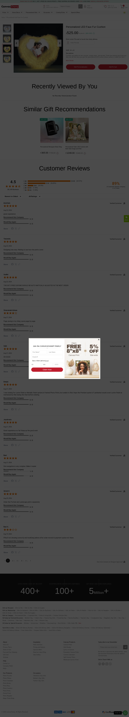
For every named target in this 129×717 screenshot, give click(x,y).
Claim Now (47, 370)
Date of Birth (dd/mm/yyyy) (40, 361)
